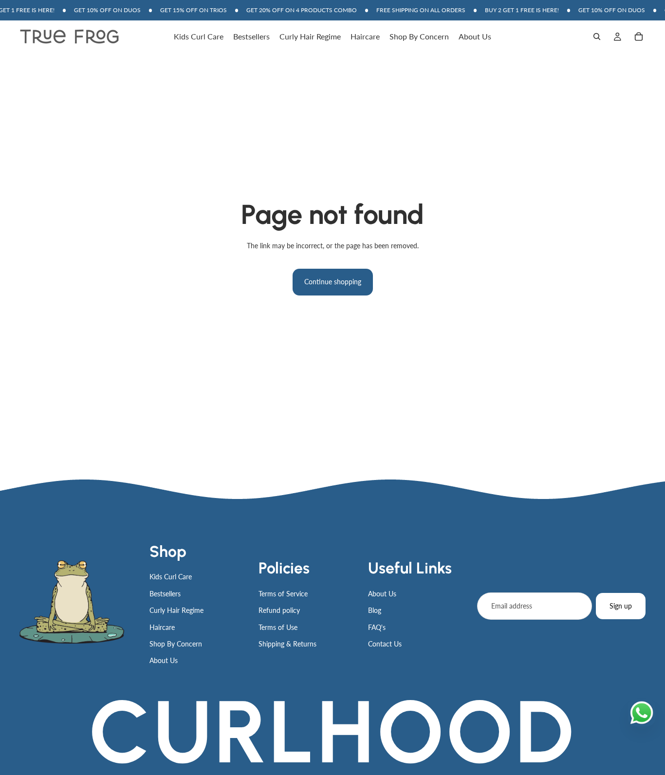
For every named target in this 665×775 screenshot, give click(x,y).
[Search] (597, 37)
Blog (374, 610)
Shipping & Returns (287, 644)
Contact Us (385, 644)
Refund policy (279, 610)
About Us (163, 660)
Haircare (162, 627)
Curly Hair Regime (176, 610)
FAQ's (377, 627)
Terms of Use (278, 627)
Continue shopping (332, 281)
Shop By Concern (175, 644)
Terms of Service (283, 594)
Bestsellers (165, 594)
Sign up (621, 606)
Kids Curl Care (170, 576)
